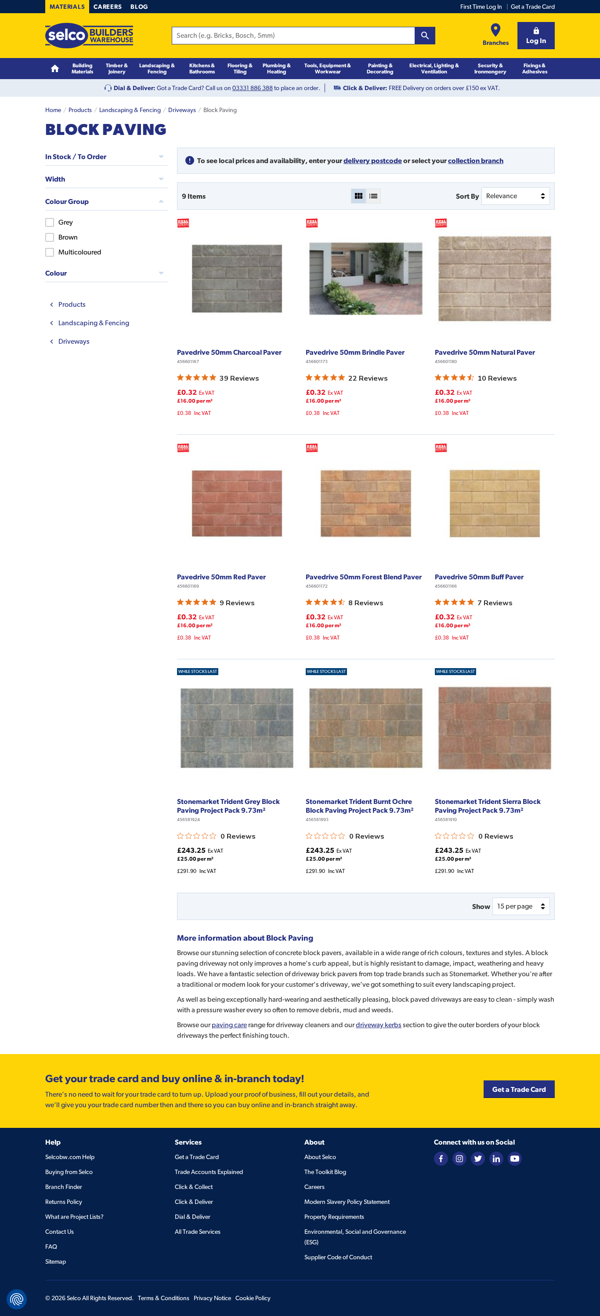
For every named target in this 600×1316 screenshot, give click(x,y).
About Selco (320, 1156)
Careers (108, 6)
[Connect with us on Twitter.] (478, 1157)
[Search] (425, 35)
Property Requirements (334, 1216)
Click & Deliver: (365, 87)
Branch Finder (63, 1186)
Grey (65, 222)
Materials (67, 6)
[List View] (373, 196)
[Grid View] (358, 196)
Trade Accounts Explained (209, 1171)
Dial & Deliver (192, 1216)
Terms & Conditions (163, 1297)
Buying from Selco (69, 1171)
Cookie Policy (253, 1297)
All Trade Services (197, 1231)
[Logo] (89, 35)
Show (481, 906)
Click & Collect (194, 1186)
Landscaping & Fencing (130, 109)
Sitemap (55, 1261)
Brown (68, 237)
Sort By (467, 196)
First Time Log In (481, 6)
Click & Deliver (194, 1201)
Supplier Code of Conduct (338, 1257)
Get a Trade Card (533, 6)
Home (53, 109)
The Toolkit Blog (325, 1171)
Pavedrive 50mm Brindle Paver (355, 352)
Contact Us (59, 1231)
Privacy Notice (212, 1297)
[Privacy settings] (17, 1299)
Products (80, 109)
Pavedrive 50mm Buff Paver (479, 577)
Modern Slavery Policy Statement (347, 1201)
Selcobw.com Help (69, 1156)
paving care (229, 1025)
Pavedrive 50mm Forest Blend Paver (364, 577)
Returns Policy (63, 1201)
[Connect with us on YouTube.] (515, 1157)
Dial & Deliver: (134, 87)
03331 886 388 (252, 87)
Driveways (182, 109)
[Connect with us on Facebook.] (441, 1157)
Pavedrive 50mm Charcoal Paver (229, 352)
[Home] (55, 69)
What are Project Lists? (74, 1216)
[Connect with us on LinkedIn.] (496, 1157)
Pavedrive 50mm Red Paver (221, 577)
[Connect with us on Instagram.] (459, 1157)
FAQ (51, 1246)
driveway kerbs (378, 1025)
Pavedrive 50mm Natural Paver (485, 352)
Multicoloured (79, 252)
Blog (139, 6)
